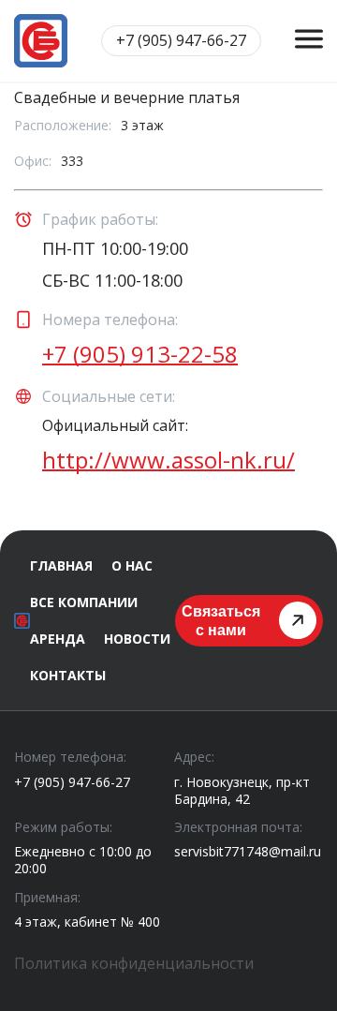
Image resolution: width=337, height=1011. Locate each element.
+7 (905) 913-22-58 (140, 353)
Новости (137, 638)
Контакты (68, 675)
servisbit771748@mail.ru (247, 851)
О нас (132, 565)
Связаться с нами (221, 620)
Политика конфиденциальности (134, 963)
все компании (84, 602)
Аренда (57, 638)
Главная (61, 565)
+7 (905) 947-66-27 (72, 782)
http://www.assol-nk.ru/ (168, 459)
